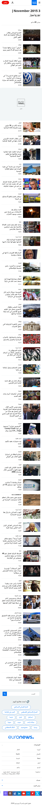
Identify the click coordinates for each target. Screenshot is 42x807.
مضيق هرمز (24, 727)
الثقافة (18, 763)
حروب (19, 722)
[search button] (5, 694)
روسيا (35, 727)
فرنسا (11, 717)
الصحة (18, 758)
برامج (18, 767)
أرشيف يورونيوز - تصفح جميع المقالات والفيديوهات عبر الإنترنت (11, 773)
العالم (18, 749)
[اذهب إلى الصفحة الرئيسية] (34, 2)
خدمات (38, 780)
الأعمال (38, 754)
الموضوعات (37, 745)
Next (38, 758)
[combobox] (21, 694)
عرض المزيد (36, 786)
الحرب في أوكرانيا (10, 712)
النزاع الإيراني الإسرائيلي (21, 707)
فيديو (38, 767)
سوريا (9, 722)
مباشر (5, 2)
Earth (18, 754)
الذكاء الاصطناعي (10, 727)
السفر (39, 763)
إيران (20, 717)
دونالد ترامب (30, 722)
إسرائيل (30, 717)
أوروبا (38, 749)
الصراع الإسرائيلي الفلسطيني (29, 712)
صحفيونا (37, 772)
